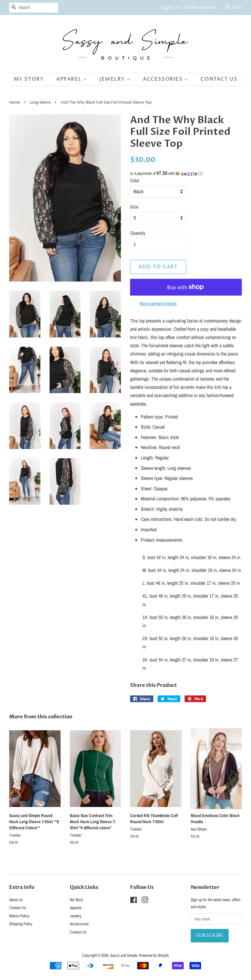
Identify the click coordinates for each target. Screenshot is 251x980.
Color (134, 180)
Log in (167, 7)
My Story (29, 79)
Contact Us (218, 79)
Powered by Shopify (154, 955)
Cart (237, 7)
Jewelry (113, 79)
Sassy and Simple (123, 955)
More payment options (158, 303)
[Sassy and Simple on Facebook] (133, 901)
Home (14, 102)
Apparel (69, 79)
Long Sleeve (40, 102)
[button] (186, 173)
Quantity (137, 233)
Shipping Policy (20, 924)
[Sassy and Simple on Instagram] (144, 901)
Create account (200, 7)
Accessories (163, 79)
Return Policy (19, 916)
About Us (16, 899)
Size (134, 206)
